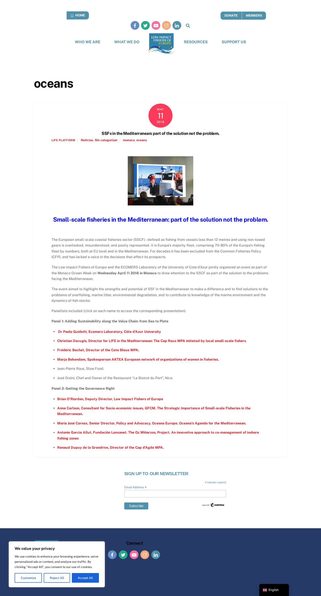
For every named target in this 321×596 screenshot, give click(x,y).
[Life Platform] (161, 43)
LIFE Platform (63, 140)
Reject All (57, 578)
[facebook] (135, 25)
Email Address (135, 487)
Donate (231, 15)
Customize (28, 578)
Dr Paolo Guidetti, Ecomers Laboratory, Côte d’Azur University (109, 332)
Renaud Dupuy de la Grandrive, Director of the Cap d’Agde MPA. (110, 447)
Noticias (87, 140)
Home (80, 15)
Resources (196, 42)
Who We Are (87, 42)
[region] (57, 564)
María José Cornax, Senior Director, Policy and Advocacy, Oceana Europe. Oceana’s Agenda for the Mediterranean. (151, 423)
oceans (141, 140)
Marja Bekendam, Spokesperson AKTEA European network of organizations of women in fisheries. (138, 359)
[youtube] (156, 25)
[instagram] (166, 25)
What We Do (126, 42)
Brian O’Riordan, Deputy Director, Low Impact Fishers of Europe (110, 399)
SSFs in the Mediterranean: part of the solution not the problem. (160, 133)
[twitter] (145, 25)
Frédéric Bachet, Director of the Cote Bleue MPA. (98, 350)
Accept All (85, 578)
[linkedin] (177, 25)
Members (254, 15)
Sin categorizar (106, 140)
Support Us (234, 42)
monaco (129, 140)
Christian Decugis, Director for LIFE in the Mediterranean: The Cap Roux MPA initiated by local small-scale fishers (151, 341)
